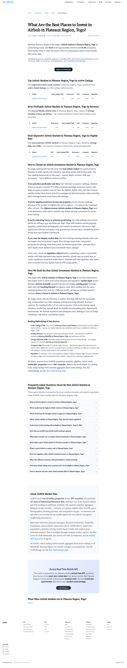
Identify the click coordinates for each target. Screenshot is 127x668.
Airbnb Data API (27, 624)
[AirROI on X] (38, 36)
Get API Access (63, 588)
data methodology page (56, 371)
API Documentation (28, 627)
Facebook (7, 654)
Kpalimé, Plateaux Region (39, 98)
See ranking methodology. (75, 61)
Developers (69, 2)
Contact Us (109, 627)
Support (117, 2)
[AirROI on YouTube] (42, 36)
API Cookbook (68, 636)
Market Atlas (89, 624)
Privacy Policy (26, 662)
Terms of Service (18, 662)
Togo (53, 13)
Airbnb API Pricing (27, 629)
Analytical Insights (90, 627)
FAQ (108, 624)
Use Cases (46, 631)
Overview (46, 624)
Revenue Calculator (91, 629)
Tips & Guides (68, 627)
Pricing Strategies (69, 634)
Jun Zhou (57, 36)
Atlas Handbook (69, 631)
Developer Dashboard (28, 631)
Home (29, 13)
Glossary (108, 2)
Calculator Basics (69, 629)
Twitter (6, 649)
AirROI (34, 36)
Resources (92, 2)
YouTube (7, 651)
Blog (100, 2)
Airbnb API (61, 535)
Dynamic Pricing (90, 631)
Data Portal (88, 636)
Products (80, 2)
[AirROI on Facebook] (44, 36)
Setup (45, 627)
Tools (45, 629)
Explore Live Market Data (63, 69)
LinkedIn (7, 646)
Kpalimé (30, 603)
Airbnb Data (38, 13)
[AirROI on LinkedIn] (40, 36)
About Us (109, 629)
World (46, 13)
